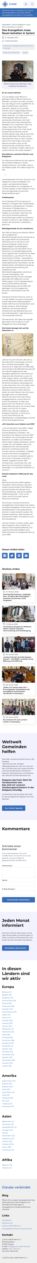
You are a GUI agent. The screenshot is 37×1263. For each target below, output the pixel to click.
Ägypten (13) (7, 1165)
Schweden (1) (7, 1046)
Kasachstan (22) (8, 1136)
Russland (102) (8, 1043)
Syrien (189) (6, 1147)
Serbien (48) (7, 1049)
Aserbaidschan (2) (9, 1127)
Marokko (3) (7, 1168)
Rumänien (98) (8, 1040)
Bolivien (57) (7, 1084)
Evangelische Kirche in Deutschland (17, 1229)
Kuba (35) (6, 1095)
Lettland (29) (7, 1023)
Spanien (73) (7, 1057)
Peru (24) (5, 1101)
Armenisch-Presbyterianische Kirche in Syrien (18, 47)
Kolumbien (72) (8, 1092)
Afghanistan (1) (8, 1121)
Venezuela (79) (8, 1106)
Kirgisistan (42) (8, 1139)
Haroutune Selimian (11, 53)
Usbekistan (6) (8, 1150)
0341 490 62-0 (14, 1249)
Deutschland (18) (9, 1001)
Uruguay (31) (7, 1104)
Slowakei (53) (7, 1052)
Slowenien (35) (8, 1055)
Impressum (7, 1220)
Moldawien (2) (7, 1029)
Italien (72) (6, 1015)
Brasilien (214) (7, 1087)
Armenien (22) (8, 1124)
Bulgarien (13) (7, 998)
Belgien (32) (7, 995)
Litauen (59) (7, 1026)
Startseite (6, 25)
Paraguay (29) (7, 1098)
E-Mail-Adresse (9, 889)
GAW (13, 4)
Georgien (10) (7, 1009)
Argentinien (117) (9, 1081)
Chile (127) (6, 1089)
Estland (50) (7, 1003)
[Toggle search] (32, 4)
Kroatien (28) (7, 1020)
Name (5, 880)
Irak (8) (5, 1133)
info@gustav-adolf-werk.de (19, 1246)
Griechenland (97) (9, 1012)
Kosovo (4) (6, 1018)
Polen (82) (6, 1035)
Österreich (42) (8, 1032)
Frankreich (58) (8, 1006)
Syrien (25, 53)
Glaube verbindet (16, 1187)
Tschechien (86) (8, 1060)
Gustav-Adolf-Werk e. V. (11, 1226)
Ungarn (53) (7, 1066)
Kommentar (7, 866)
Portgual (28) (7, 1037)
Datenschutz (7, 1223)
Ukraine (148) (7, 1063)
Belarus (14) (6, 992)
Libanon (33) (7, 1141)
